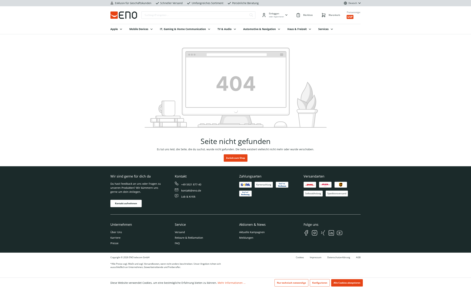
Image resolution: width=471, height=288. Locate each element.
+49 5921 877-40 (191, 184)
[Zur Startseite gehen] (123, 15)
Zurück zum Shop (235, 157)
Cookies (300, 257)
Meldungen (246, 237)
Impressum (315, 257)
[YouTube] (339, 233)
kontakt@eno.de (191, 190)
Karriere (115, 237)
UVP (350, 17)
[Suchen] (251, 15)
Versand (180, 232)
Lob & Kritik (188, 196)
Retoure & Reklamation (189, 237)
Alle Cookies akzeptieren (347, 282)
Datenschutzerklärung (338, 257)
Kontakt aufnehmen (126, 203)
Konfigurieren (319, 282)
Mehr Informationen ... (232, 283)
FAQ (177, 243)
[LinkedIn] (331, 233)
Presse (114, 243)
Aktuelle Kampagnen (252, 232)
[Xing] (323, 233)
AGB (358, 257)
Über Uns (116, 232)
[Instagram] (314, 233)
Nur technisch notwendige (291, 282)
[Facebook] (306, 233)
